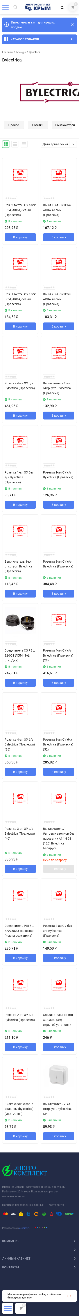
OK (69, 1296)
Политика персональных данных (22, 1204)
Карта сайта (56, 1204)
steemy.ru (24, 1228)
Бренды (21, 52)
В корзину (20, 237)
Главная (7, 52)
